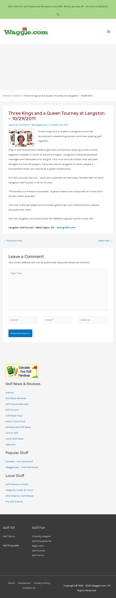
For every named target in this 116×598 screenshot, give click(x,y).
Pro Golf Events (14, 501)
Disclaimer (24, 582)
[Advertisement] (58, 67)
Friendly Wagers (41, 536)
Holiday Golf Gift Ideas (18, 427)
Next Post (105, 240)
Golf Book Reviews (16, 398)
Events (10, 392)
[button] (58, 14)
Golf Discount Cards (17, 484)
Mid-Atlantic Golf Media (20, 495)
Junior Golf (12, 432)
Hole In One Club (15, 421)
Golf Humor (12, 409)
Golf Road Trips (14, 415)
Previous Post (12, 240)
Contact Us (29, 587)
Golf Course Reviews (17, 403)
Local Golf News (15, 438)
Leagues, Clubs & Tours (19, 489)
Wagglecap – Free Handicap (22, 467)
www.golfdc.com (66, 227)
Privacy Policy (42, 582)
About (11, 582)
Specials (11, 444)
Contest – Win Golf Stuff (19, 461)
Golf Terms (9, 536)
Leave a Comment (19, 124)
